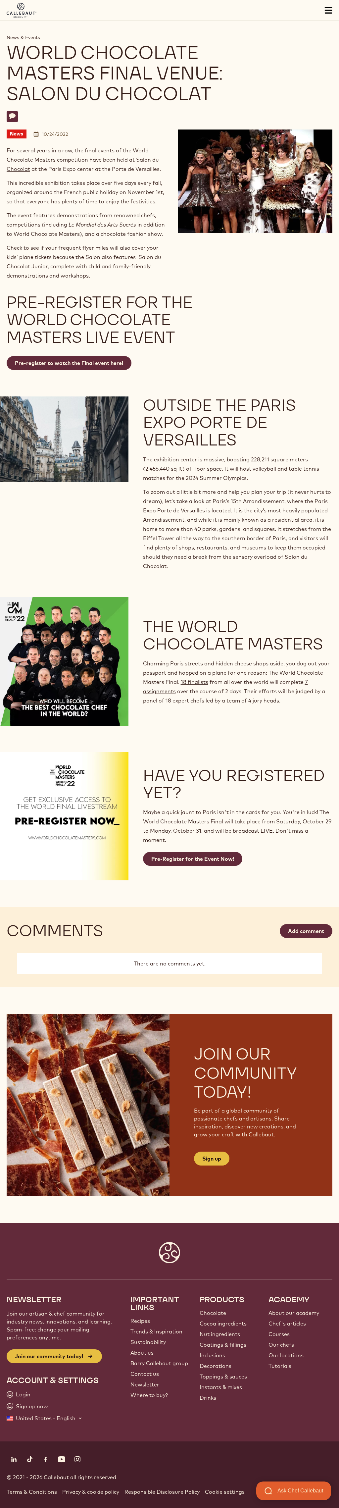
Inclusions (212, 1355)
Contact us (144, 1374)
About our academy (293, 1313)
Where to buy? (149, 1395)
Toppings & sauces (223, 1376)
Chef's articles (287, 1323)
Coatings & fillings (223, 1344)
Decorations (215, 1366)
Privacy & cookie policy (90, 1491)
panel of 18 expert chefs (173, 700)
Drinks (208, 1397)
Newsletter (144, 1384)
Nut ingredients (220, 1334)
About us (142, 1352)
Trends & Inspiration (156, 1331)
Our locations (286, 1355)
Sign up (211, 1158)
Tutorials (279, 1366)
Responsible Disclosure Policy (162, 1491)
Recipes (140, 1321)
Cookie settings (225, 1491)
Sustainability (148, 1342)
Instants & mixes (221, 1387)
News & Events (23, 37)
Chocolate (213, 1313)
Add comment (306, 931)
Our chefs (281, 1344)
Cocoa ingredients (223, 1323)
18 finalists (194, 682)
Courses (279, 1334)
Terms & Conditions (32, 1491)
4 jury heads (263, 700)
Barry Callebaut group (159, 1363)
